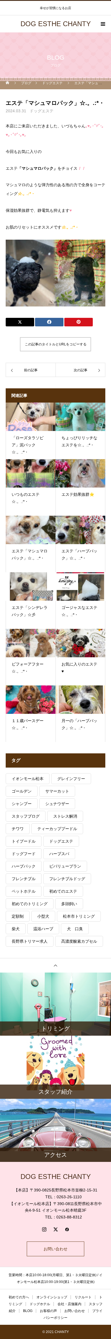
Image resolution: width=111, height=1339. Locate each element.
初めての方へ (19, 1297)
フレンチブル (24, 878)
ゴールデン (22, 791)
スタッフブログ (26, 816)
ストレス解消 (65, 816)
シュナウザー (57, 803)
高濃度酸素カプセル (79, 941)
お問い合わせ (55, 1249)
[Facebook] (67, 1229)
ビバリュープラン (65, 866)
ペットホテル (24, 891)
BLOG (27, 1311)
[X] (55, 1229)
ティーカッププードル (57, 828)
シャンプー (22, 803)
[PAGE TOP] (55, 965)
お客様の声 (48, 1311)
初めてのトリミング (30, 903)
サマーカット (57, 791)
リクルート (83, 1297)
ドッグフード (24, 853)
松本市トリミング (79, 916)
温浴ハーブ (43, 928)
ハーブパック (24, 866)
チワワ (18, 828)
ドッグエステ (42, 111)
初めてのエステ (63, 891)
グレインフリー (71, 778)
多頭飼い (69, 903)
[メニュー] (102, 23)
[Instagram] (44, 1229)
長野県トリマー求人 (30, 941)
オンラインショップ (51, 1297)
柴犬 (16, 928)
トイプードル (24, 841)
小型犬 (43, 916)
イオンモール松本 (28, 778)
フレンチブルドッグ (67, 878)
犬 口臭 (75, 928)
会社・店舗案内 (69, 1304)
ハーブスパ (59, 853)
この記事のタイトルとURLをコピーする (56, 344)
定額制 (18, 916)
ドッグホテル (40, 1304)
